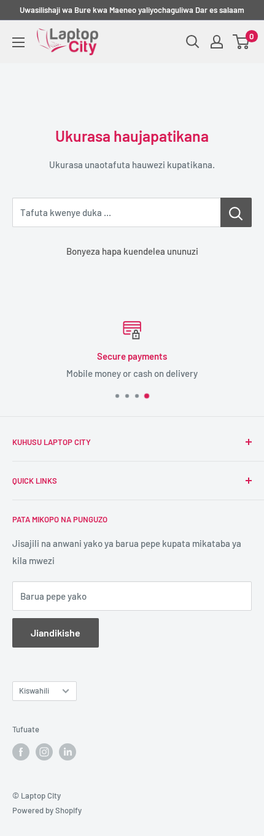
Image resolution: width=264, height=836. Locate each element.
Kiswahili (34, 690)
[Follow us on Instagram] (44, 752)
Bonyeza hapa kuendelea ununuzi (132, 251)
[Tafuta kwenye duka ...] (236, 212)
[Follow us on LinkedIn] (67, 752)
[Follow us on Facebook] (20, 752)
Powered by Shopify (47, 810)
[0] (241, 41)
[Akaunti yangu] (217, 41)
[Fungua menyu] (18, 42)
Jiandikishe (55, 632)
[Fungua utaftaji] (193, 41)
